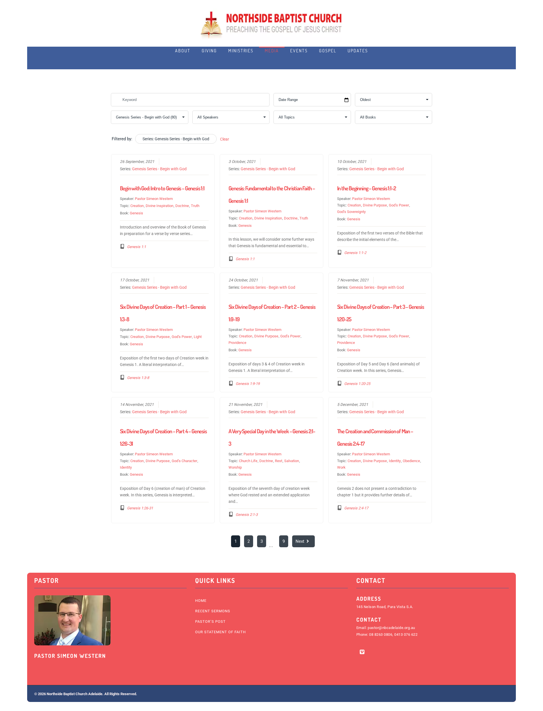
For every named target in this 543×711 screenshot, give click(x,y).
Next (300, 541)
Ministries (240, 50)
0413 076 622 (405, 634)
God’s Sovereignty (351, 212)
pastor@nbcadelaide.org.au (391, 628)
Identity (126, 467)
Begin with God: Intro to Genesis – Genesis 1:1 (162, 188)
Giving (209, 50)
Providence (237, 343)
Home (200, 600)
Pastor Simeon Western (154, 199)
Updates (358, 50)
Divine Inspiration (159, 206)
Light (198, 337)
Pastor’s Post (210, 621)
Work (341, 467)
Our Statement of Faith (220, 632)
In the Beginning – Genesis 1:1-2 (366, 188)
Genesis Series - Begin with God (159, 169)
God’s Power (399, 205)
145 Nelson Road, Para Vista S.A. (384, 607)
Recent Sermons (212, 611)
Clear (224, 139)
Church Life (248, 461)
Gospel (327, 50)
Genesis (136, 213)
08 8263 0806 (380, 634)
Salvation (291, 461)
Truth (195, 206)
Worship (235, 467)
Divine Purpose (375, 205)
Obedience (411, 461)
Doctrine (182, 206)
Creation (137, 206)
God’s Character (184, 461)
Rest (278, 461)
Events (299, 50)
